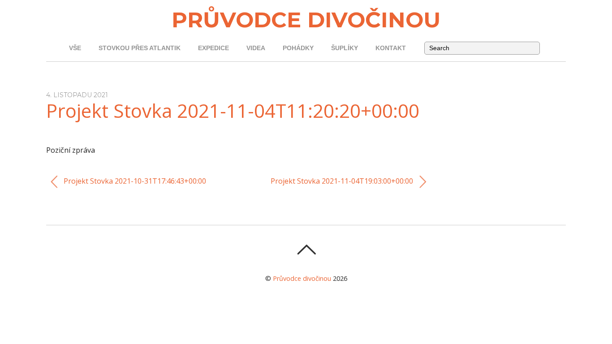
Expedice (213, 48)
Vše (75, 48)
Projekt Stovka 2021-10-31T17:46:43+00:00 (134, 181)
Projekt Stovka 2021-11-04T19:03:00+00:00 (343, 181)
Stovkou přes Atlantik (140, 48)
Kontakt (390, 48)
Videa (255, 48)
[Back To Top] (306, 249)
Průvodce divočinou (302, 278)
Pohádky (298, 48)
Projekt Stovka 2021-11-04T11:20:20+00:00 (232, 110)
